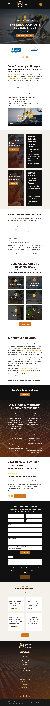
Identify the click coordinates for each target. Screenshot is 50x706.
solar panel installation (26, 370)
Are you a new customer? (13, 529)
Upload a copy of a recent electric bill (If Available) (17, 546)
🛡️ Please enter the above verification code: (16, 560)
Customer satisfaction (14, 229)
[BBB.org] (29, 696)
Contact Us (25, 684)
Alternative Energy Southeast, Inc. (15, 74)
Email (27, 519)
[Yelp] (26, 696)
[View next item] (27, 57)
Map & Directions (25, 664)
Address (9, 524)
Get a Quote (14, 149)
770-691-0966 (25, 653)
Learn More (14, 183)
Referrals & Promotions (25, 679)
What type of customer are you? (14, 533)
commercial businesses (35, 350)
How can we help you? (12, 538)
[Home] (24, 4)
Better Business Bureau (28, 89)
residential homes (24, 350)
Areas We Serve (25, 687)
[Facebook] (23, 696)
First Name (10, 515)
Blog (25, 690)
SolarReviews (12, 90)
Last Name (28, 515)
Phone (9, 519)
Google (36, 89)
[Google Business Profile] (20, 696)
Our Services (25, 681)
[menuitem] (9, 703)
